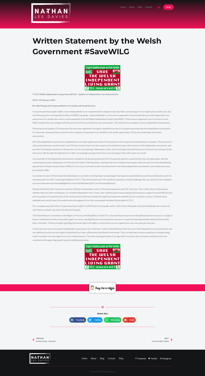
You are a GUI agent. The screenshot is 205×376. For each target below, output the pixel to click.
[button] (168, 7)
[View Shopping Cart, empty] (158, 7)
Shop (121, 358)
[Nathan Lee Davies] (61, 13)
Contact (148, 7)
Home (123, 7)
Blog (140, 7)
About (132, 7)
